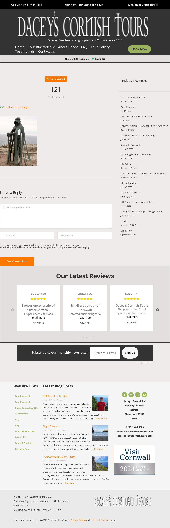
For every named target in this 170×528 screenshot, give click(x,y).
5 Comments (59, 430)
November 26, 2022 (56, 78)
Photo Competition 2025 (27, 408)
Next (157, 310)
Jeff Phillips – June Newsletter (136, 202)
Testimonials (25, 51)
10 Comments (60, 460)
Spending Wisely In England (135, 154)
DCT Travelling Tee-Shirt (133, 97)
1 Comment (60, 400)
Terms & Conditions (24, 443)
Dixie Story (126, 230)
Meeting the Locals (130, 192)
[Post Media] (56, 107)
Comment (57, 97)
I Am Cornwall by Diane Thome (137, 116)
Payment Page (22, 449)
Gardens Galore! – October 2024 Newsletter (144, 125)
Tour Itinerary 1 (22, 396)
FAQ (84, 47)
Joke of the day (128, 183)
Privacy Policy (56, 247)
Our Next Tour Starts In (79, 4)
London (124, 221)
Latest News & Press (25, 431)
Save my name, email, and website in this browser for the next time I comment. (43, 244)
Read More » (101, 418)
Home (20, 47)
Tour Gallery (100, 47)
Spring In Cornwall (130, 145)
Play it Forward (128, 107)
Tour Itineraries (39, 47)
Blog (17, 425)
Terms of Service (76, 247)
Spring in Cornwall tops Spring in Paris (141, 211)
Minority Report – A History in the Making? (143, 173)
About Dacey (68, 47)
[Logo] (83, 24)
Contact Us (46, 51)
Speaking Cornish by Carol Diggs (138, 135)
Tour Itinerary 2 (22, 402)
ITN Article (126, 164)
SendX (148, 362)
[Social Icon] (124, 394)
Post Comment (15, 261)
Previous (12, 310)
